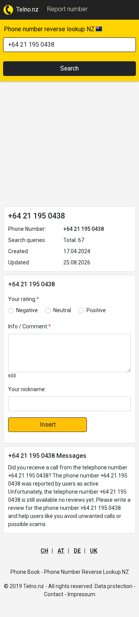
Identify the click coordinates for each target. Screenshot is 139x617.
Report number (67, 9)
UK (93, 551)
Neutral (62, 310)
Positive (96, 310)
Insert (48, 424)
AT (61, 551)
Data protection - (115, 586)
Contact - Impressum (69, 594)
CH (44, 551)
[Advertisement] (69, 145)
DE (77, 551)
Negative (27, 310)
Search (69, 68)
